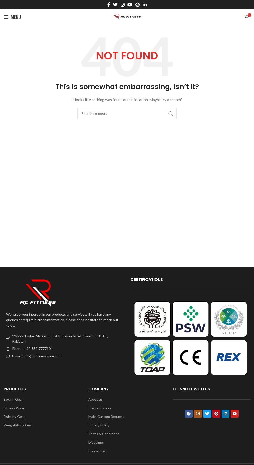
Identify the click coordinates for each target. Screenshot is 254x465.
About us (95, 399)
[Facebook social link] (109, 4)
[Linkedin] (225, 414)
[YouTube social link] (130, 4)
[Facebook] (189, 414)
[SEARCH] (171, 113)
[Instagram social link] (122, 4)
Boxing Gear (13, 399)
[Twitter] (207, 414)
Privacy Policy (98, 425)
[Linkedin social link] (144, 4)
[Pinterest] (216, 414)
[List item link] (63, 348)
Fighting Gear (14, 416)
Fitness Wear (14, 408)
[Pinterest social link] (137, 4)
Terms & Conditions (103, 434)
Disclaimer (96, 442)
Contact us (97, 451)
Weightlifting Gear (18, 425)
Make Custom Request (106, 416)
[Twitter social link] (115, 4)
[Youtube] (235, 414)
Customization (99, 408)
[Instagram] (198, 414)
